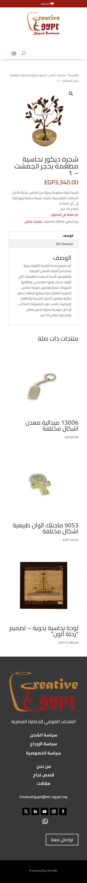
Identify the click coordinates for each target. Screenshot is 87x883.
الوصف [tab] (68, 236)
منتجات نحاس (57, 75)
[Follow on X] (26, 811)
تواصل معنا (62, 839)
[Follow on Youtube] (44, 811)
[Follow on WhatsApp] (45, 821)
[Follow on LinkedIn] (35, 811)
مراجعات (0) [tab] (64, 244)
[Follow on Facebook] (63, 811)
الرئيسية (73, 75)
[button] (71, 94)
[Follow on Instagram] (54, 811)
